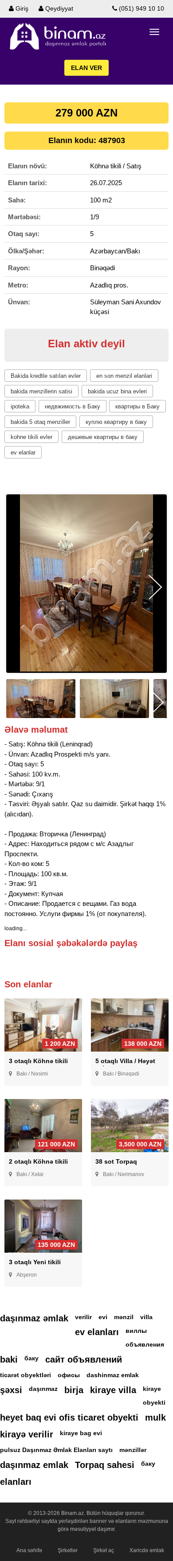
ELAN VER (86, 67)
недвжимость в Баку (72, 406)
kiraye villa (113, 1390)
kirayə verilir (26, 1434)
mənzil (124, 1316)
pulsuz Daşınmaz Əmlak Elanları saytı (56, 1449)
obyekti (154, 1402)
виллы (136, 1330)
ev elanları (97, 1332)
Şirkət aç (103, 1550)
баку (31, 1358)
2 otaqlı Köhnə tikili (38, 1161)
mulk (155, 1417)
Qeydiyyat (58, 8)
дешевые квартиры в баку (103, 437)
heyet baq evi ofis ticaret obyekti (69, 1417)
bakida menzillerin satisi (41, 391)
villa (146, 1316)
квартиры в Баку (137, 406)
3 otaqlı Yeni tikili (35, 1262)
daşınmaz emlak (34, 1465)
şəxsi (11, 1390)
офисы (69, 1374)
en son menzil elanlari (124, 376)
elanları (15, 1482)
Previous (17, 587)
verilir (83, 1316)
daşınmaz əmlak (34, 1318)
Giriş (21, 8)
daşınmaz (43, 1388)
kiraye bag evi (81, 1433)
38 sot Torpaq (116, 1161)
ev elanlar (23, 452)
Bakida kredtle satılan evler (46, 376)
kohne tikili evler (31, 437)
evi (102, 1316)
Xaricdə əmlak (147, 1550)
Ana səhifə (29, 1550)
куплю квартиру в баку (116, 422)
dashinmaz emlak (112, 1374)
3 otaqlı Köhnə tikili (38, 1060)
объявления (145, 1344)
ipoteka (20, 406)
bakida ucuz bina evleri (117, 391)
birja (73, 1390)
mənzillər (132, 1449)
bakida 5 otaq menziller (40, 422)
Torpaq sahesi (104, 1465)
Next (155, 587)
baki (9, 1359)
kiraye (152, 1388)
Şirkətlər (68, 1550)
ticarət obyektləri (25, 1374)
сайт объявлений (83, 1359)
